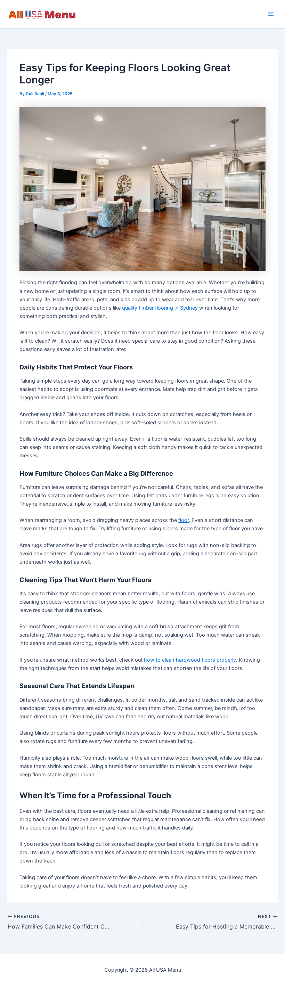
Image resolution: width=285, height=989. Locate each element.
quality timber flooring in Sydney (160, 308)
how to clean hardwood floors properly (190, 660)
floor (183, 520)
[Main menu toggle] (270, 14)
